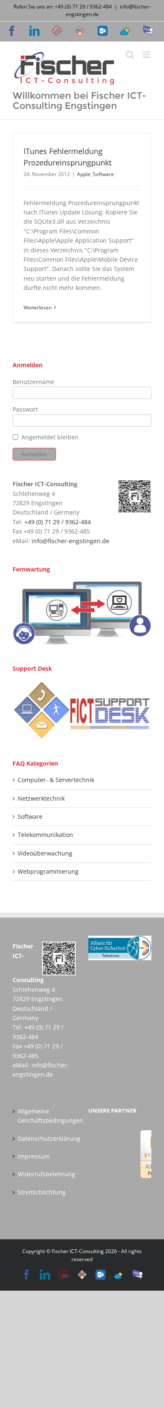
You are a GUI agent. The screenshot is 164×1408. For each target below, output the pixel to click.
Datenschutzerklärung (44, 1139)
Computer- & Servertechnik (56, 780)
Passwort (25, 409)
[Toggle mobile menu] (147, 54)
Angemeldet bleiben (50, 437)
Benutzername (33, 382)
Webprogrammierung (48, 871)
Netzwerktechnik (41, 798)
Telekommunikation (45, 835)
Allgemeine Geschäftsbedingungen (44, 1115)
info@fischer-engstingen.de (70, 541)
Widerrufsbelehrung (44, 1174)
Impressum (34, 1156)
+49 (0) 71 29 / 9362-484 (57, 522)
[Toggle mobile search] (130, 54)
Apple (83, 174)
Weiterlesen (38, 307)
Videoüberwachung (45, 853)
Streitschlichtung (42, 1192)
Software (103, 174)
